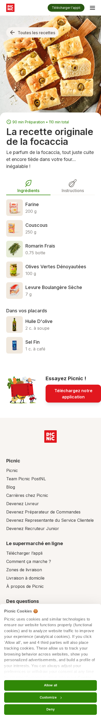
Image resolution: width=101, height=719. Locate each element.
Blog (10, 487)
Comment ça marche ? (28, 561)
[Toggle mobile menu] (92, 8)
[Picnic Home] (50, 436)
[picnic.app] (10, 8)
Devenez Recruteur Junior (32, 528)
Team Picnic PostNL (26, 478)
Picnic (12, 470)
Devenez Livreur (22, 503)
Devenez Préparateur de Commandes (43, 511)
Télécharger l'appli (66, 8)
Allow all (50, 685)
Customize (48, 697)
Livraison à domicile (25, 578)
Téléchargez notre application (73, 393)
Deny (50, 709)
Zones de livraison (24, 569)
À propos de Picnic (25, 586)
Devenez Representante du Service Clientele (50, 520)
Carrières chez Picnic (27, 495)
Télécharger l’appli (24, 553)
